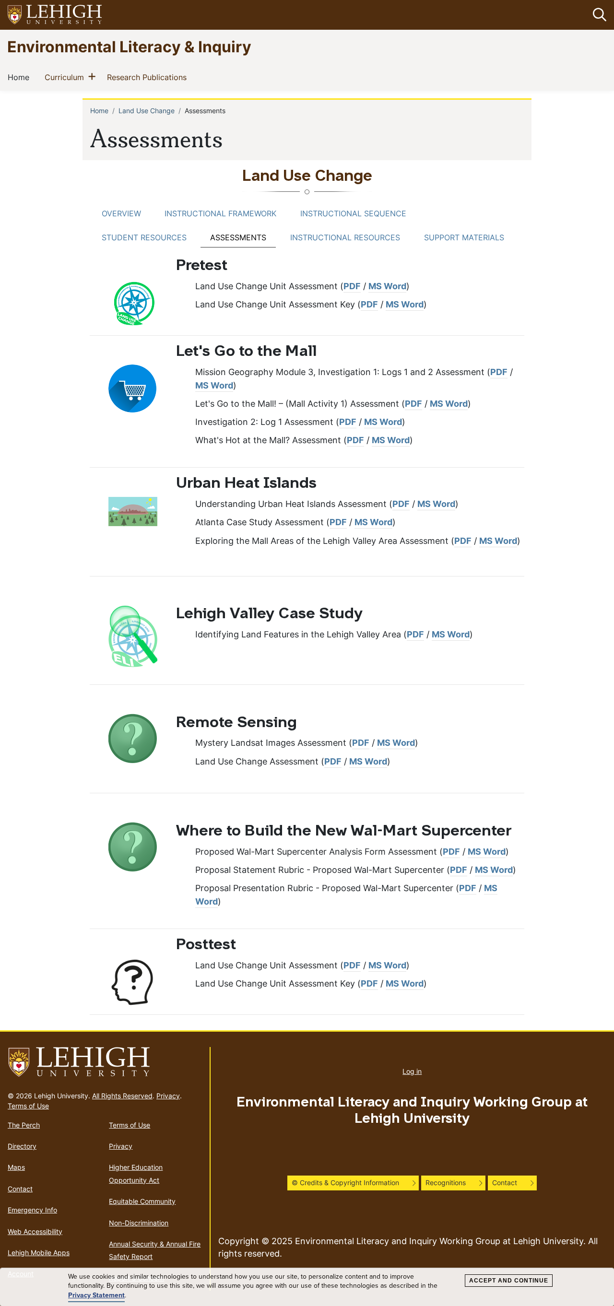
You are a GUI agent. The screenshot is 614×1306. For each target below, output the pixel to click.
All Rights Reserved (122, 1095)
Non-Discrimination (138, 1222)
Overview (121, 213)
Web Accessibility (35, 1231)
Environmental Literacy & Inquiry (129, 46)
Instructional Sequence (353, 213)
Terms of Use (28, 1105)
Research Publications (148, 76)
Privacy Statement (96, 1295)
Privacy (168, 1095)
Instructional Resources (345, 237)
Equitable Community (142, 1201)
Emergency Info (32, 1209)
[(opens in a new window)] (55, 15)
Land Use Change (146, 110)
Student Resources (144, 237)
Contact (20, 1188)
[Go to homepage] (105, 1062)
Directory (22, 1146)
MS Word (387, 286)
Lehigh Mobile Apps (39, 1252)
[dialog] (307, 1287)
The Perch (24, 1125)
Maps (16, 1167)
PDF (352, 286)
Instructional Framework (220, 213)
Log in (412, 1071)
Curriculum (66, 76)
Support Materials (464, 237)
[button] (598, 15)
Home (20, 76)
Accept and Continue (508, 1280)
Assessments (238, 237)
